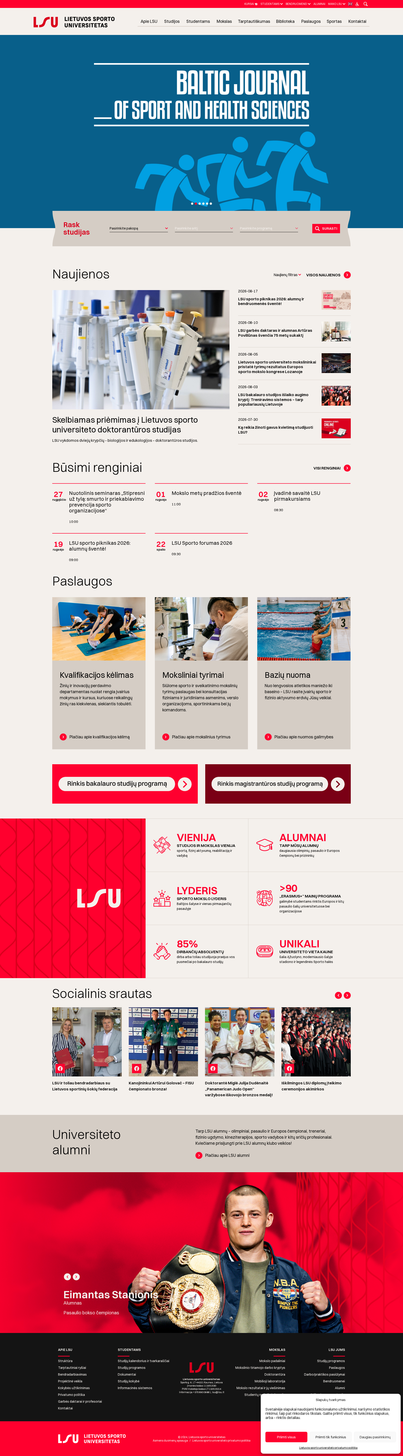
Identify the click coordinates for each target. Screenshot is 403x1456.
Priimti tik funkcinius (331, 1437)
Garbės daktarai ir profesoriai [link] (80, 1401)
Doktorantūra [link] (274, 1374)
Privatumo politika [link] (71, 1395)
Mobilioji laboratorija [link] (270, 1381)
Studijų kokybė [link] (128, 1381)
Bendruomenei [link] (334, 1381)
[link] (251, 4)
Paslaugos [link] (337, 1368)
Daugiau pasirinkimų (375, 1437)
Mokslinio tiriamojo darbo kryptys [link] (260, 1368)
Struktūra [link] (65, 1361)
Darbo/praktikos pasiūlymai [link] (324, 1374)
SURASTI (329, 228)
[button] (192, 203)
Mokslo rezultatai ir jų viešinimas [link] (260, 1388)
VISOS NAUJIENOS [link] (323, 274)
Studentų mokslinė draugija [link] (264, 1395)
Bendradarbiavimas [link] (72, 1374)
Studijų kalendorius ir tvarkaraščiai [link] (143, 1361)
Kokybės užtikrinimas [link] (74, 1388)
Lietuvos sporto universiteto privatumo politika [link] (328, 1447)
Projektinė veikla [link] (70, 1381)
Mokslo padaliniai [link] (272, 1361)
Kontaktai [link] (65, 1408)
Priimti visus (286, 1437)
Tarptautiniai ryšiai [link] (72, 1368)
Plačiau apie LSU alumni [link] (227, 1155)
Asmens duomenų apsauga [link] (170, 1440)
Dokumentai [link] (127, 1374)
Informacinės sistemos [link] (135, 1388)
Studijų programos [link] (132, 1368)
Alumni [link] (340, 1388)
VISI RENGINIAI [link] (326, 468)
